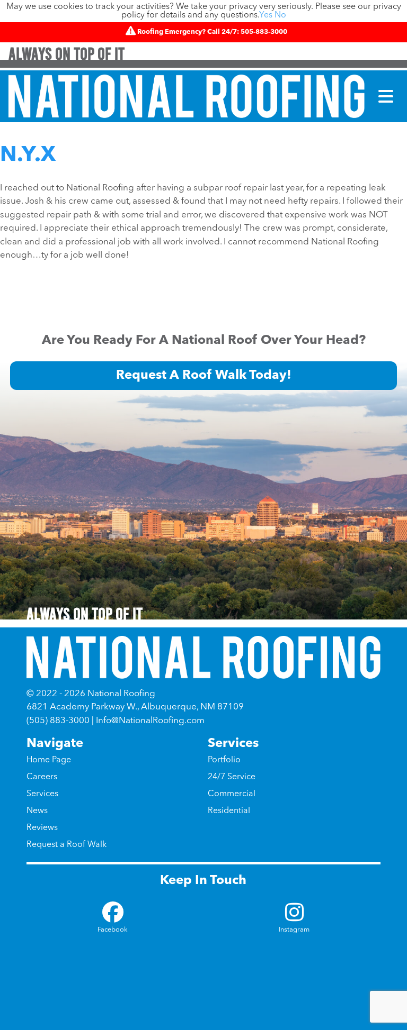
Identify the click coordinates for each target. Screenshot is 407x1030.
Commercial (231, 794)
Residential (229, 811)
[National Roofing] (186, 96)
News (37, 811)
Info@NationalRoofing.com (150, 720)
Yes (265, 15)
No (280, 15)
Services (42, 794)
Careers (41, 777)
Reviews (42, 828)
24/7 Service (231, 777)
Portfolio (224, 760)
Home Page (48, 760)
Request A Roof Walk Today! (203, 375)
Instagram (294, 929)
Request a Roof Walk (66, 845)
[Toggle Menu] (386, 96)
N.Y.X (28, 155)
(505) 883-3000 (58, 720)
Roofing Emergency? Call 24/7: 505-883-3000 (212, 32)
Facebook (113, 929)
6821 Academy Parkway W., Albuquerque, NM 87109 (135, 707)
